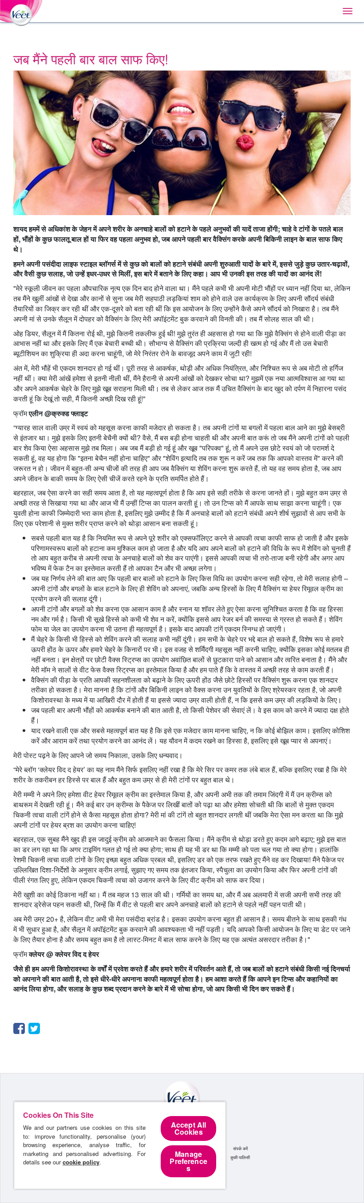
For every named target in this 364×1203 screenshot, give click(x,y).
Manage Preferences (188, 1161)
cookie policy (81, 1162)
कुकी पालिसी (240, 1157)
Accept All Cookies (188, 1128)
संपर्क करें (240, 1148)
